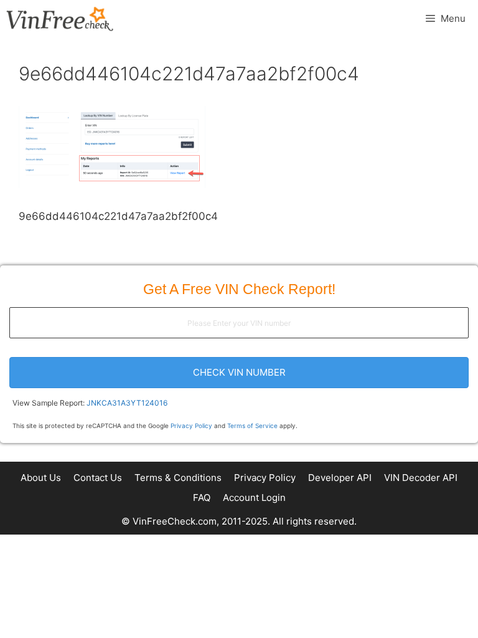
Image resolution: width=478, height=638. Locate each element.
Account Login (254, 497)
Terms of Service (252, 425)
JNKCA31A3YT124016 (127, 402)
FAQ (201, 497)
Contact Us (97, 477)
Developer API (340, 477)
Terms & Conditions (178, 477)
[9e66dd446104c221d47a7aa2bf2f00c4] (112, 184)
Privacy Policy (191, 425)
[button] (239, 372)
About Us (41, 477)
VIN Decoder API (420, 477)
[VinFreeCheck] (59, 18)
